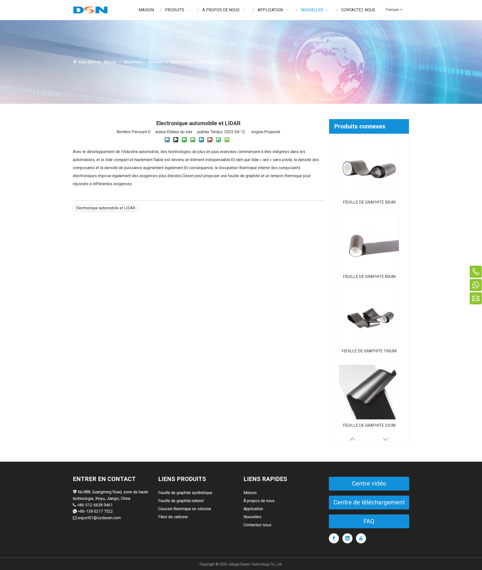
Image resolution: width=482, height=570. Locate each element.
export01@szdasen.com (99, 517)
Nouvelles (252, 516)
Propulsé (272, 131)
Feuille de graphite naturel (181, 500)
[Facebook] (334, 538)
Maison (250, 492)
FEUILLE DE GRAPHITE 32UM (369, 425)
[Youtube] (361, 538)
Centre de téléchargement (369, 502)
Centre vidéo (369, 483)
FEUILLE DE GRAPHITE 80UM (369, 276)
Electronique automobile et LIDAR (105, 208)
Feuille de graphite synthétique (185, 492)
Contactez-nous (257, 524)
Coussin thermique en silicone (184, 508)
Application (253, 508)
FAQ (369, 521)
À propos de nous (259, 500)
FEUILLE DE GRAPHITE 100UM (369, 351)
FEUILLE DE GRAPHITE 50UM (369, 202)
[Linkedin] (347, 538)
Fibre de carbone (173, 516)
